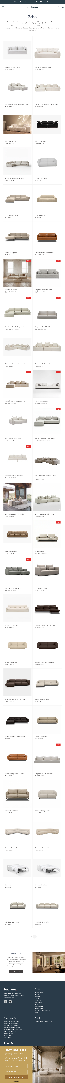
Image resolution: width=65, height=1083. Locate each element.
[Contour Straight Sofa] (47, 794)
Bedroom (38, 1002)
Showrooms (39, 992)
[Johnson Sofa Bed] (47, 868)
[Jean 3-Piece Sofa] (17, 534)
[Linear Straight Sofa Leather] (47, 236)
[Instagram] (10, 1002)
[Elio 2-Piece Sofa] (17, 124)
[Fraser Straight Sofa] (47, 720)
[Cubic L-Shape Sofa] (17, 198)
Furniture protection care (43, 1010)
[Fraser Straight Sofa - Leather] (17, 757)
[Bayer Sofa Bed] (17, 868)
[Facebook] (5, 1002)
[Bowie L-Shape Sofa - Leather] (17, 682)
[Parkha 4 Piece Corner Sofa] (17, 161)
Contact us (16, 971)
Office (37, 1004)
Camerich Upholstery (11, 1025)
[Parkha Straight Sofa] (17, 608)
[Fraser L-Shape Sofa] (47, 682)
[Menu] (3, 7)
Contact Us (8, 1037)
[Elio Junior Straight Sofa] (47, 50)
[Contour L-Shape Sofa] (47, 831)
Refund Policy (8, 1033)
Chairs (37, 996)
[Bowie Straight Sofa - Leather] (47, 645)
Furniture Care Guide (11, 1023)
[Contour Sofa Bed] (47, 161)
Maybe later (16, 1081)
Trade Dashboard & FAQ (43, 1021)
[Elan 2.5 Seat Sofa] (47, 571)
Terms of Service (9, 1031)
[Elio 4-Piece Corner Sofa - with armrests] (47, 458)
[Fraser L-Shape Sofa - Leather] (17, 720)
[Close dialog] (63, 1048)
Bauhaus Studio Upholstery (13, 1029)
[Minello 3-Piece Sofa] (47, 905)
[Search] (58, 7)
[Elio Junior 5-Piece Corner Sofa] (17, 347)
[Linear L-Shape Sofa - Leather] (47, 608)
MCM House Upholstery (12, 1027)
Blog (36, 1012)
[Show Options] (26, 1066)
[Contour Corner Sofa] (17, 831)
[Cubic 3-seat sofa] (47, 198)
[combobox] (15, 1066)
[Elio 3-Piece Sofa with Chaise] (47, 497)
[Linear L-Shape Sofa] (17, 236)
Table (37, 998)
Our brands (39, 1008)
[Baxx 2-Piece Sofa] (47, 124)
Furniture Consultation (11, 1021)
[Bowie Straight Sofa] (17, 645)
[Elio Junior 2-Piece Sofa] (17, 421)
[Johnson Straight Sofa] (17, 50)
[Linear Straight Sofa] (17, 794)
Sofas (37, 994)
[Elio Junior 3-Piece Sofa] (47, 347)
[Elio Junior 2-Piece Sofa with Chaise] (17, 87)
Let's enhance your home (16, 1077)
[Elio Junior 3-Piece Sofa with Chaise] (47, 87)
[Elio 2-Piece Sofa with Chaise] (17, 497)
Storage (38, 1000)
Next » (35, 937)
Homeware (39, 1006)
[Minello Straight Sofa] (17, 905)
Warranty (7, 1035)
